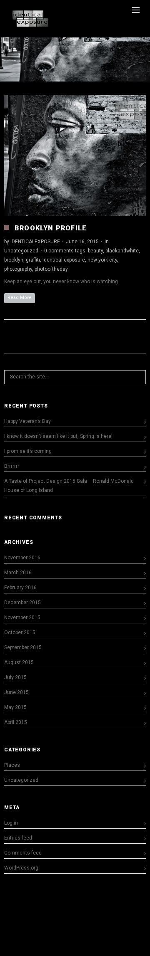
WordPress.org (21, 868)
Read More (20, 297)
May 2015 (15, 707)
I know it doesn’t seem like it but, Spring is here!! (59, 436)
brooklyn (13, 260)
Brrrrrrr (11, 466)
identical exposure (63, 260)
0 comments (59, 251)
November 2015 (22, 617)
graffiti (33, 260)
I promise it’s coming (28, 451)
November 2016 (22, 558)
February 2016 (20, 587)
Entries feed (18, 838)
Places (12, 765)
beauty (95, 251)
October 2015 (19, 632)
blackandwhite (122, 251)
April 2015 (15, 722)
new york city (102, 260)
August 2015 (19, 662)
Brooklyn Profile (51, 228)
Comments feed (23, 853)
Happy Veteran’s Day (27, 421)
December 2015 (22, 602)
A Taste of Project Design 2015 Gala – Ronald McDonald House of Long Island (69, 485)
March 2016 (18, 573)
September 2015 (23, 647)
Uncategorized (21, 251)
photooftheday (51, 269)
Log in (11, 823)
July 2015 (15, 677)
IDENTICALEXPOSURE (35, 242)
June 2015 (16, 692)
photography (18, 269)
